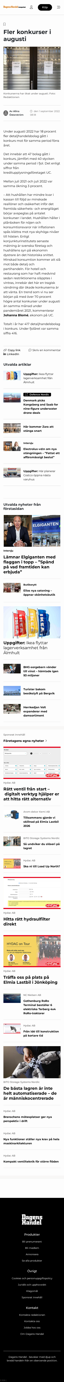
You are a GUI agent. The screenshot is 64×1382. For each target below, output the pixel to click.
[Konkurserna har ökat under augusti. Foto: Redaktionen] (32, 68)
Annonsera (32, 1254)
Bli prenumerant (32, 1241)
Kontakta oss (32, 1321)
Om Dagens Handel (32, 1333)
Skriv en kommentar (46, 350)
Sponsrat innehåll (32, 1297)
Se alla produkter (32, 1260)
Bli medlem (32, 1248)
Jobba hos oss (32, 1327)
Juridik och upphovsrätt (32, 1284)
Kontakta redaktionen (32, 1314)
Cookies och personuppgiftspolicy (32, 1278)
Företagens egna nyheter (23, 741)
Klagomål (32, 1291)
